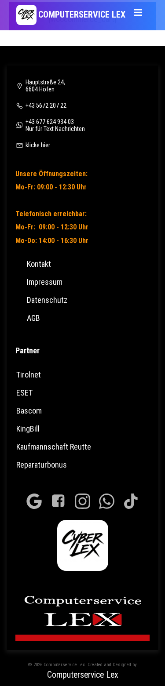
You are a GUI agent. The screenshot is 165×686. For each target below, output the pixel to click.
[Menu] (137, 9)
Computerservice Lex (82, 675)
